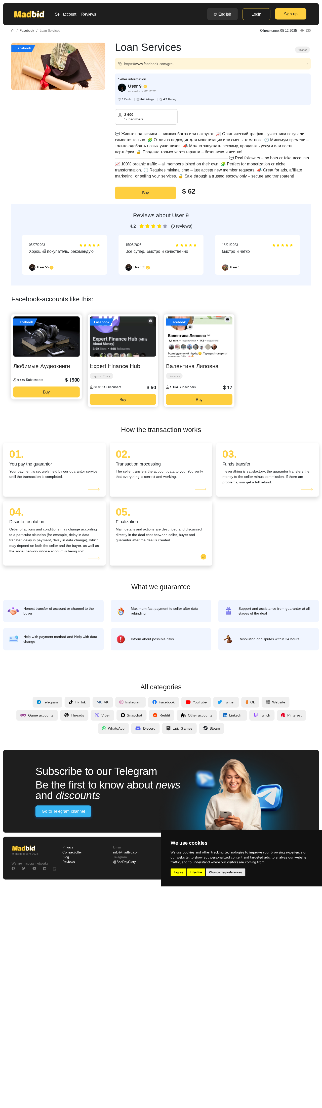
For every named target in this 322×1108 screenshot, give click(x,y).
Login (256, 14)
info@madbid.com (126, 852)
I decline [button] (196, 872)
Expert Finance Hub (115, 366)
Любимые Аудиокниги (41, 366)
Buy (145, 193)
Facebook (27, 30)
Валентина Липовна (192, 366)
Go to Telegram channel (63, 811)
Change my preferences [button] (225, 872)
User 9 (135, 86)
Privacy (67, 847)
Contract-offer (72, 852)
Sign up (291, 14)
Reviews (88, 14)
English (224, 14)
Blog (65, 857)
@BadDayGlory (124, 862)
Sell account (65, 14)
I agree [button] (178, 872)
